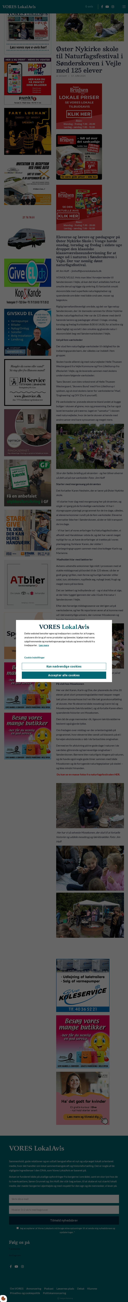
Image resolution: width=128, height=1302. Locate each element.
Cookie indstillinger (34, 657)
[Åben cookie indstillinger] (3, 1298)
